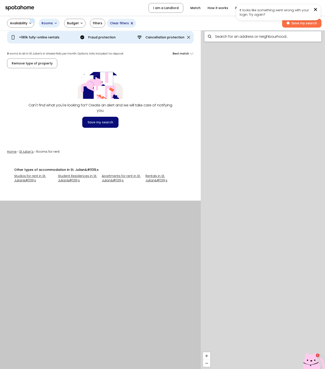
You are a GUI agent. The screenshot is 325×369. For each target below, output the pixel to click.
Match (195, 8)
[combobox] (262, 36)
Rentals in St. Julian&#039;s (156, 178)
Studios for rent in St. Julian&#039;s (30, 178)
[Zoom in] (206, 356)
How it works (218, 8)
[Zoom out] (206, 363)
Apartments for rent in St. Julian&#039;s (121, 178)
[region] (263, 198)
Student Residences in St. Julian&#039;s (77, 178)
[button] (20, 23)
